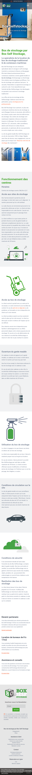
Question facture (16, 742)
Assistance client (16, 737)
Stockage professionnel (16, 752)
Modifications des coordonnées (16, 739)
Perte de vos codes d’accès (16, 741)
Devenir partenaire (7, 630)
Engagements (16, 731)
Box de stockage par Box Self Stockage (16, 729)
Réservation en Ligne (16, 759)
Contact (16, 749)
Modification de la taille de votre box (16, 744)
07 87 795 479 (27, 1)
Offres (16, 733)
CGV (16, 762)
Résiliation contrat (16, 746)
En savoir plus (5, 653)
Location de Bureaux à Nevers (16, 755)
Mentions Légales (16, 763)
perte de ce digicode (19, 308)
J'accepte (28, 771)
